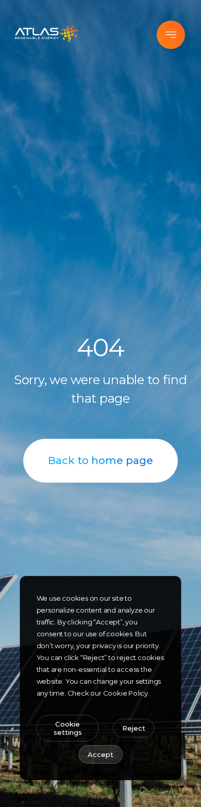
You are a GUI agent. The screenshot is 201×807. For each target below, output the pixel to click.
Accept (100, 754)
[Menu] (171, 35)
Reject (133, 728)
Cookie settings (68, 728)
